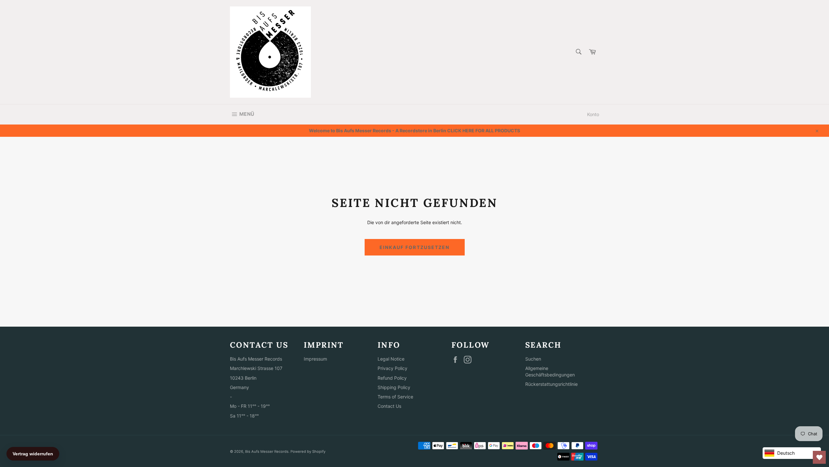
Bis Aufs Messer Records (267, 451)
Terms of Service (395, 396)
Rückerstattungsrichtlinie (551, 384)
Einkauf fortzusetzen (415, 247)
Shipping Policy (394, 387)
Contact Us (389, 406)
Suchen (533, 359)
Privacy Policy (392, 368)
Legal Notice (391, 359)
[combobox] (578, 52)
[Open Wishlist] (819, 457)
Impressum (315, 359)
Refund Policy (392, 378)
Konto (593, 114)
